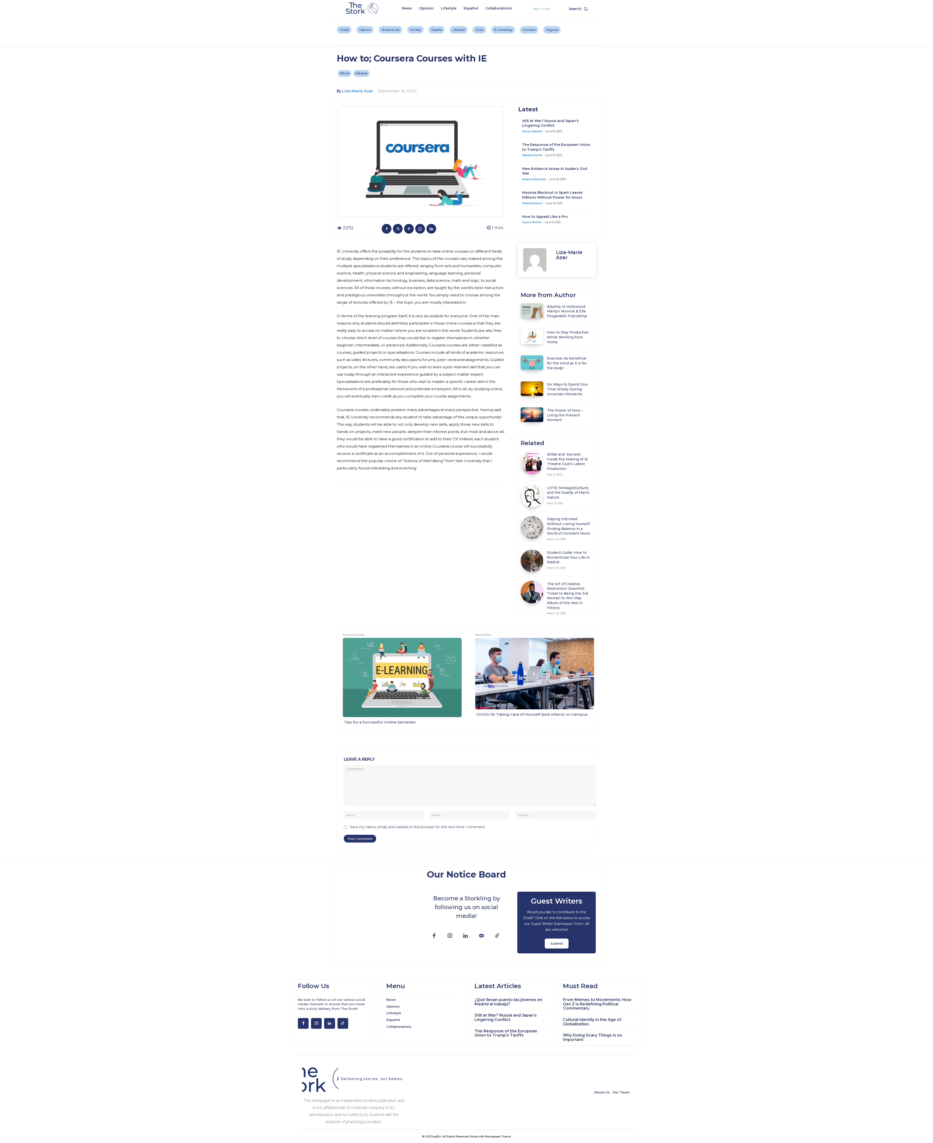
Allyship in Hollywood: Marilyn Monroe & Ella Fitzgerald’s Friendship (567, 311)
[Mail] (481, 936)
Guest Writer (532, 222)
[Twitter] (398, 229)
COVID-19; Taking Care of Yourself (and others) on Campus (531, 714)
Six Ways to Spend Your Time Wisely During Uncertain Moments (567, 389)
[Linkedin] (431, 229)
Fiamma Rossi (532, 203)
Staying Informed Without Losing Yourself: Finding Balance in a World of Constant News (568, 526)
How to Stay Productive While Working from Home (567, 337)
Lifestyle (361, 73)
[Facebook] (386, 229)
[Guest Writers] (556, 922)
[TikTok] (497, 936)
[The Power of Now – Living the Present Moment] (532, 414)
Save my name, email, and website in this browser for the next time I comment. (417, 827)
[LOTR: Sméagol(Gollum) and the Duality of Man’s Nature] (532, 496)
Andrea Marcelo (534, 179)
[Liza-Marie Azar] (537, 260)
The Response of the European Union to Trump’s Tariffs (506, 1033)
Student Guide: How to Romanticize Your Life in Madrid (568, 557)
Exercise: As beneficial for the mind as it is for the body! (567, 363)
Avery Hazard (532, 131)
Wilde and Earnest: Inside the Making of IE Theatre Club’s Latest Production (567, 461)
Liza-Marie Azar (357, 91)
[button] (579, 9)
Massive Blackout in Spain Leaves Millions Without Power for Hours (552, 195)
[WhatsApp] (420, 229)
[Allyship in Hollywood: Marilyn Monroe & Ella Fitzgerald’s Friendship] (532, 310)
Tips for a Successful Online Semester (380, 722)
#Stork (344, 73)
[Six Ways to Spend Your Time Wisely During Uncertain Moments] (532, 388)
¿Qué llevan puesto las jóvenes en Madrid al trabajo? (508, 1001)
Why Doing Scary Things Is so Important (592, 1037)
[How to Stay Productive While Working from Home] (532, 336)
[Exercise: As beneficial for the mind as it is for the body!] (532, 362)
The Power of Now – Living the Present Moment (565, 415)
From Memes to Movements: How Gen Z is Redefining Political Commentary (597, 1004)
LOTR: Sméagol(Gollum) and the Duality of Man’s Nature (568, 493)
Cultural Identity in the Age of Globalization (592, 1021)
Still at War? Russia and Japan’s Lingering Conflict (550, 123)
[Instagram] (450, 936)
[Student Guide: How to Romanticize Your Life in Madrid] (532, 561)
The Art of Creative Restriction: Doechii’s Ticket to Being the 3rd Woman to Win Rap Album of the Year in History (567, 596)
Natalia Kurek (532, 155)
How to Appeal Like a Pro (545, 216)
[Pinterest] (409, 229)
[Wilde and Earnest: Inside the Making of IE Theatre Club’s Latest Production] (532, 462)
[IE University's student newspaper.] (363, 8)
